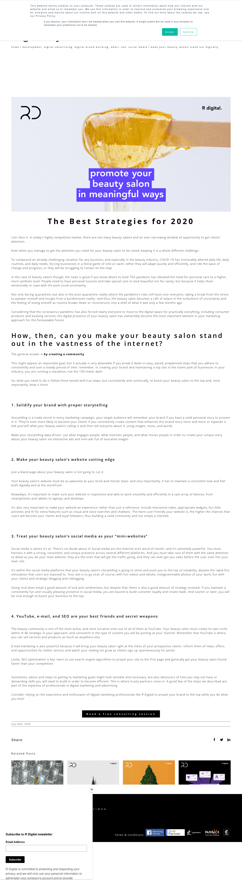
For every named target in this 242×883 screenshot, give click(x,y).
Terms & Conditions (129, 835)
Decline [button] (188, 31)
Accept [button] (170, 31)
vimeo (100, 808)
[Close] (92, 789)
